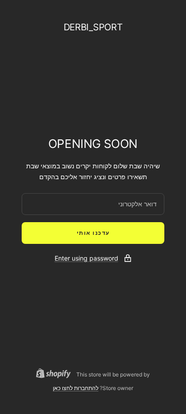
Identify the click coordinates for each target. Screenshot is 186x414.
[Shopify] (56, 374)
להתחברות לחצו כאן (75, 388)
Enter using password (86, 258)
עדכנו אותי (93, 232)
